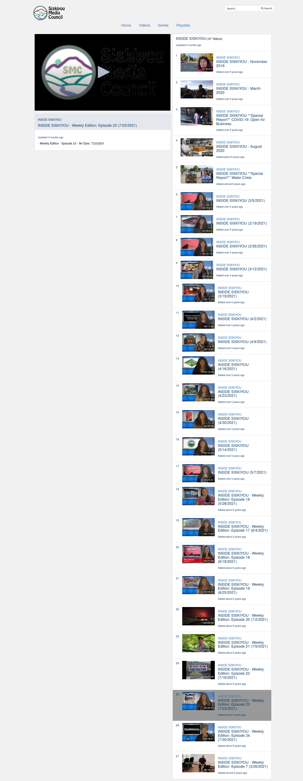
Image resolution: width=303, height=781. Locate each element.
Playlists (183, 25)
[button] (102, 72)
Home (126, 25)
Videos (144, 25)
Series (163, 25)
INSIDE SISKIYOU (228, 57)
